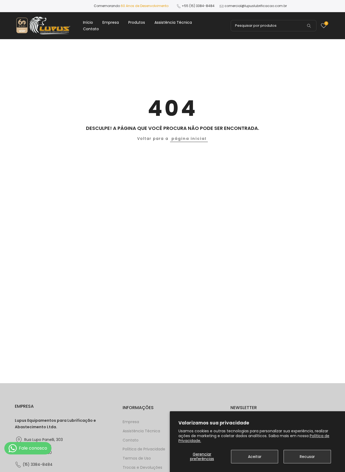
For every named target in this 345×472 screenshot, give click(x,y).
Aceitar (254, 456)
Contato (91, 29)
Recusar (307, 456)
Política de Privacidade (144, 449)
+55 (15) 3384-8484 (198, 6)
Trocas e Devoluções (142, 467)
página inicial (188, 138)
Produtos (136, 22)
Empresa (110, 22)
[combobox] (273, 25)
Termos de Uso (137, 458)
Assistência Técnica (173, 22)
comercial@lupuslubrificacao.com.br (256, 6)
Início (88, 22)
